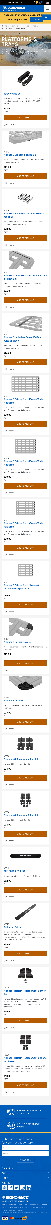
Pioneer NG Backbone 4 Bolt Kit (21, 759)
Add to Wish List (25, 117)
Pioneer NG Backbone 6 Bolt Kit (21, 815)
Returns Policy (23, 1205)
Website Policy (12, 1207)
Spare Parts (7, 29)
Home (4, 26)
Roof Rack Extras (28, 26)
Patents (4, 1210)
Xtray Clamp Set (12, 93)
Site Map (20, 1210)
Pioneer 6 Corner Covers (17, 642)
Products (14, 26)
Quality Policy (24, 1207)
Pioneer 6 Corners (14, 700)
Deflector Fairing (13, 927)
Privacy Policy (34, 1205)
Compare (10, 125)
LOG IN (37, 19)
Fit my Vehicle (15, 3)
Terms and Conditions (9, 1205)
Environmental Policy (38, 1207)
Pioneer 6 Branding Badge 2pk (20, 155)
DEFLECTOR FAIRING (15, 871)
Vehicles (12, 1210)
